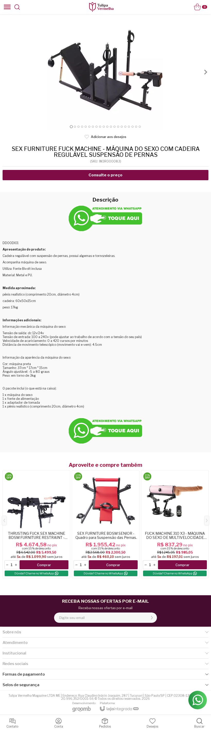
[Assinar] (152, 618)
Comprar (44, 565)
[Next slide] (205, 72)
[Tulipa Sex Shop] (101, 7)
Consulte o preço (105, 175)
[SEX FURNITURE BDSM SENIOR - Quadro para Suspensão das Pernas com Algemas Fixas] (105, 524)
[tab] (71, 126)
